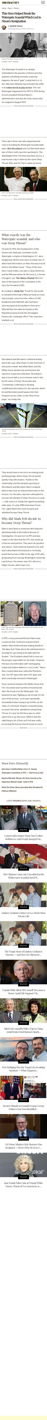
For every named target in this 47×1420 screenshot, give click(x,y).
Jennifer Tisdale (16, 26)
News (10, 8)
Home (4, 8)
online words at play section (19, 87)
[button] (43, 2)
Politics (16, 8)
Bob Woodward (14, 148)
